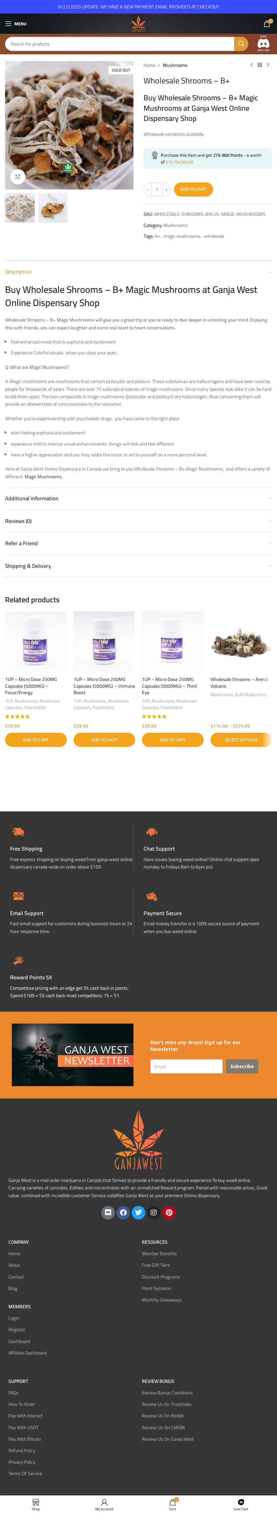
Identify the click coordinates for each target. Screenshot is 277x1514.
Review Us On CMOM (163, 1427)
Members (19, 1306)
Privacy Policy (21, 1462)
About (14, 1265)
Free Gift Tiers (156, 1265)
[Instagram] (153, 1212)
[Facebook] (123, 1212)
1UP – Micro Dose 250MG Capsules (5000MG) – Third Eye (169, 686)
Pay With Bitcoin (24, 1439)
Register (16, 1329)
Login (13, 1318)
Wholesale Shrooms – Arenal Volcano (239, 682)
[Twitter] (138, 1212)
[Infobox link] (205, 847)
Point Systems (156, 1288)
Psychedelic (35, 707)
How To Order (21, 1404)
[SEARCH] (241, 44)
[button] (12, 125)
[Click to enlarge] (17, 176)
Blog (12, 1288)
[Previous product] (252, 65)
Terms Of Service (25, 1473)
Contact (16, 1276)
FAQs (13, 1392)
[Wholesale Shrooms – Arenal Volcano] (241, 642)
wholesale (214, 236)
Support (18, 1381)
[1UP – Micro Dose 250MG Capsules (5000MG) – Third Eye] (173, 642)
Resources (155, 1242)
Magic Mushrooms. (44, 476)
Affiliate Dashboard (27, 1352)
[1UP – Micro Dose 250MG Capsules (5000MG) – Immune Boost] (104, 642)
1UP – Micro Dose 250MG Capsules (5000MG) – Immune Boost (104, 686)
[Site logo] (138, 23)
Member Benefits (159, 1253)
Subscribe (242, 1066)
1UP (9, 701)
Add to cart (193, 189)
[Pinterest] (169, 1212)
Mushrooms (175, 65)
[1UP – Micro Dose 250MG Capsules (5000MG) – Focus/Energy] (36, 642)
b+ (157, 236)
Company (18, 1242)
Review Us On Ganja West (168, 1439)
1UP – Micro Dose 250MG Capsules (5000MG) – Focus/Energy (31, 686)
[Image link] (263, 43)
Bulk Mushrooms (251, 694)
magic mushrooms (182, 236)
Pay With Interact (25, 1415)
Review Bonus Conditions (167, 1392)
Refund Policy (21, 1450)
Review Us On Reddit (163, 1415)
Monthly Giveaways (162, 1299)
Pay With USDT (23, 1427)
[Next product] (268, 65)
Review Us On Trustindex (167, 1404)
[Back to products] (260, 65)
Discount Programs (161, 1276)
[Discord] (108, 1212)
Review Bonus (158, 1381)
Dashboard (19, 1341)
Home (149, 65)
